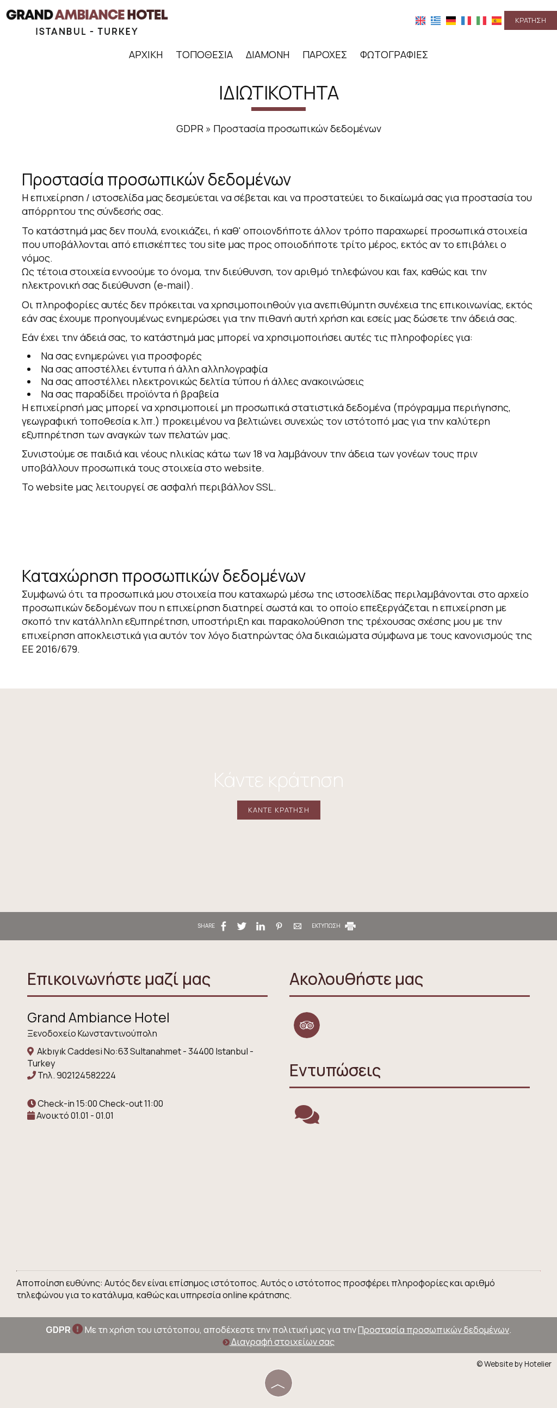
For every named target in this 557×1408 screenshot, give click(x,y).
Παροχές (324, 54)
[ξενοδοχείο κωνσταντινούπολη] (87, 20)
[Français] (466, 19)
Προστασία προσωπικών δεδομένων (433, 1330)
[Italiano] (481, 19)
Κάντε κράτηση (279, 810)
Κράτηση (530, 20)
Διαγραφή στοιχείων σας (282, 1342)
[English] (420, 19)
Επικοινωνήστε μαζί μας (119, 978)
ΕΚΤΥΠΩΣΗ (327, 925)
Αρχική (146, 54)
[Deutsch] (451, 19)
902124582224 (86, 1075)
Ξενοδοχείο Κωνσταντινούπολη (92, 1033)
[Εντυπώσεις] (307, 1119)
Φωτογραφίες (394, 54)
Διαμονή (267, 54)
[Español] (496, 19)
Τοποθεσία (204, 54)
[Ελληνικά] (435, 19)
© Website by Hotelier (514, 1364)
